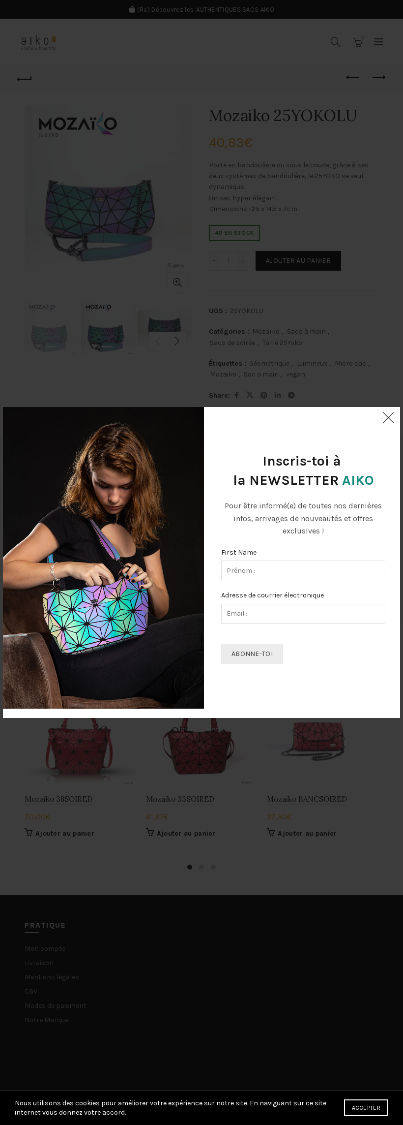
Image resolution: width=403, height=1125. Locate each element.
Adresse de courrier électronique (272, 595)
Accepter (366, 1107)
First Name (239, 552)
